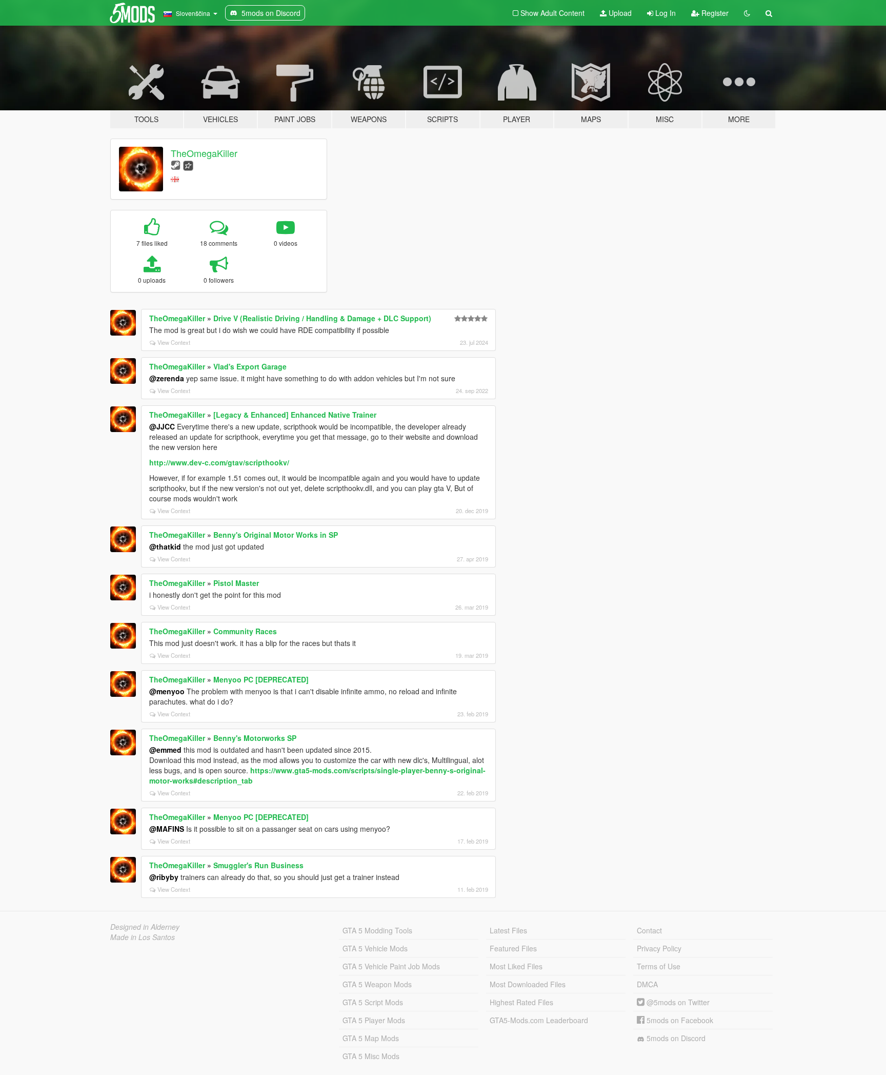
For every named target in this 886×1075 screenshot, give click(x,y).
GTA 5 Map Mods (371, 1038)
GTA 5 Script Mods (373, 1002)
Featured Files (513, 948)
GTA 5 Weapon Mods (377, 984)
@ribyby (163, 877)
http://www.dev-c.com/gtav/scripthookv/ (219, 462)
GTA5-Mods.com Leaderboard (539, 1020)
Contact (649, 930)
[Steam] (175, 164)
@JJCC (162, 426)
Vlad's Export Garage (250, 366)
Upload (619, 13)
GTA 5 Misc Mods (371, 1056)
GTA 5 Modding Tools (377, 930)
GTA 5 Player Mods (374, 1020)
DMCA (647, 984)
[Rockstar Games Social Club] (188, 164)
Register (714, 13)
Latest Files (508, 930)
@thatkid (165, 546)
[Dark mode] (747, 13)
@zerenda (166, 378)
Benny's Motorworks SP (254, 738)
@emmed (165, 750)
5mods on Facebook (679, 1020)
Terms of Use (658, 966)
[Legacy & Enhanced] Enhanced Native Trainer (294, 414)
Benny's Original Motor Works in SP (275, 535)
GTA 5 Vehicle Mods (375, 948)
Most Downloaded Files (528, 984)
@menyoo (167, 691)
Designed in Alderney (144, 927)
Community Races (245, 631)
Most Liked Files (516, 966)
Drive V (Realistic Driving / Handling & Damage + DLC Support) (322, 318)
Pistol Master (236, 583)
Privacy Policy (659, 948)
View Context (173, 342)
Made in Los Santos (142, 937)
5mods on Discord (675, 1038)
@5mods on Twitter (677, 1002)
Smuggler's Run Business (258, 865)
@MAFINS (166, 829)
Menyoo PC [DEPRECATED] (261, 679)
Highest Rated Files (521, 1002)
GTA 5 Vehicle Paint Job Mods (391, 966)
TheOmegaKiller (204, 153)
